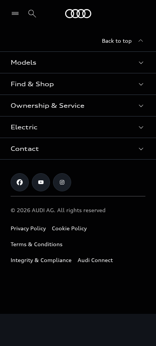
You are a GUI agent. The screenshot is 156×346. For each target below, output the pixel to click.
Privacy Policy (28, 228)
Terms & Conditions (36, 244)
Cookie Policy (69, 228)
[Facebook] (20, 182)
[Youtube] (41, 182)
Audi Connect (95, 260)
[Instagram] (62, 182)
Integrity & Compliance (41, 260)
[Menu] (78, 13)
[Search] (32, 14)
